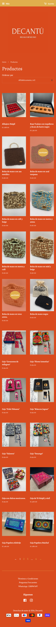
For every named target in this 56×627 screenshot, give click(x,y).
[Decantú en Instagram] (31, 600)
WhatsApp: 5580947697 (28, 586)
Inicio (4, 62)
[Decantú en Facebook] (25, 600)
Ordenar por (7, 75)
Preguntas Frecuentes (28, 582)
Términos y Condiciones (28, 578)
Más (7, 3)
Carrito (51, 3)
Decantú (38, 610)
